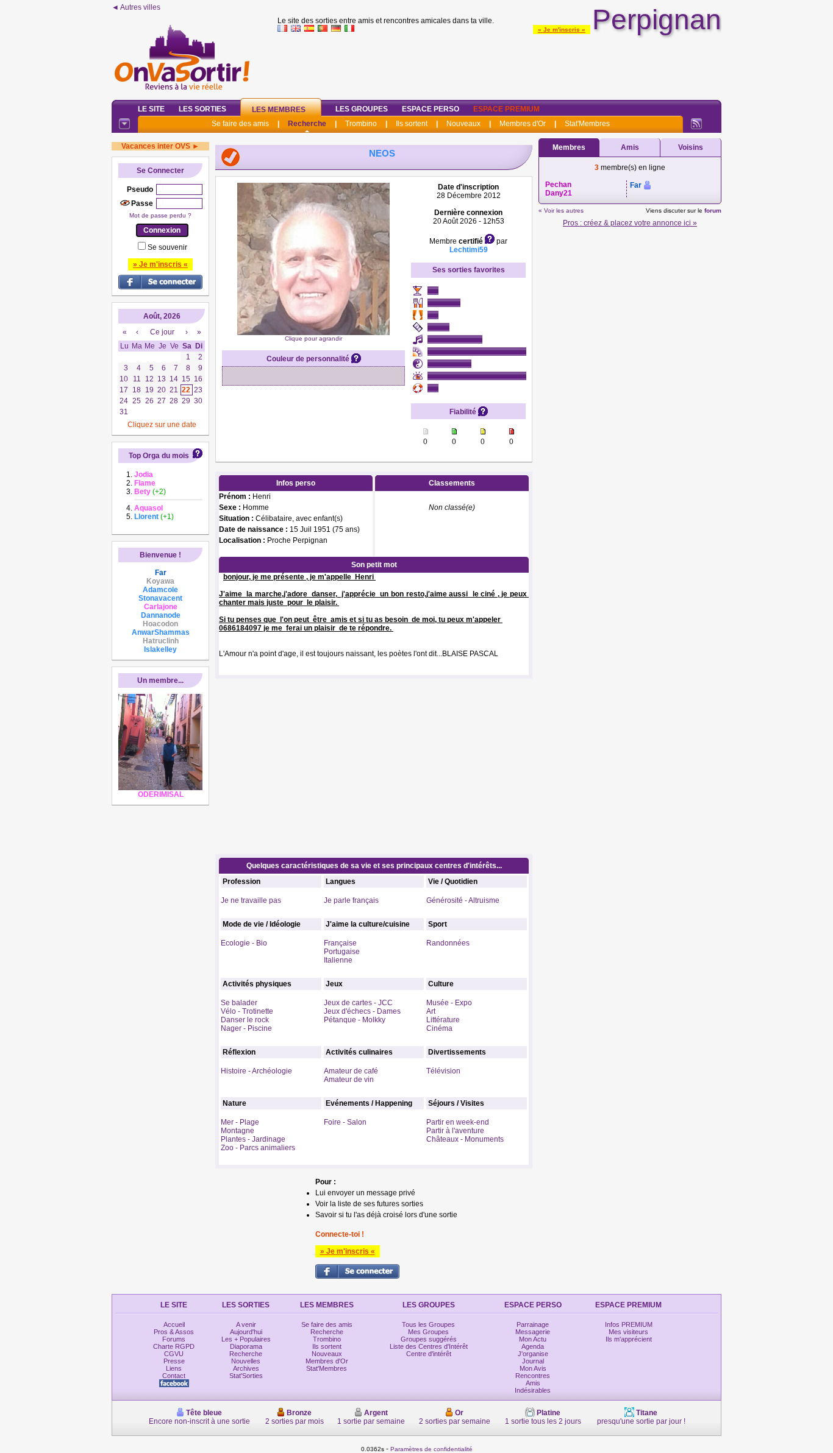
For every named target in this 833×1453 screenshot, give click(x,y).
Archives (246, 1368)
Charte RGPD (174, 1346)
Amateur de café (351, 1071)
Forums (173, 1339)
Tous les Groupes (428, 1324)
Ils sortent (411, 123)
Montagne (237, 1130)
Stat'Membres (587, 123)
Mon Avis (533, 1368)
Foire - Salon (345, 1122)
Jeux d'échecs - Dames (362, 1011)
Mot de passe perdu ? (160, 215)
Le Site (151, 109)
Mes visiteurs (628, 1331)
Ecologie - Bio (244, 943)
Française (340, 943)
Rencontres (532, 1375)
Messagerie (532, 1331)
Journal (533, 1361)
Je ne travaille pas (251, 900)
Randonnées (448, 943)
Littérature (443, 1020)
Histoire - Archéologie (256, 1071)
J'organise (533, 1353)
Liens (174, 1368)
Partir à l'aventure (455, 1130)
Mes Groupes (428, 1331)
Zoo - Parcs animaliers (258, 1148)
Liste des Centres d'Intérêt (429, 1346)
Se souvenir (167, 247)
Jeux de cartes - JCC (358, 1003)
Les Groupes (361, 109)
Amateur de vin (349, 1079)
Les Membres (279, 109)
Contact (173, 1375)
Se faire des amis (240, 123)
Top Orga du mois (159, 455)
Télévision (443, 1071)
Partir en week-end (457, 1122)
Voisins (690, 147)
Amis (630, 147)
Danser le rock (245, 1020)
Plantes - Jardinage (253, 1139)
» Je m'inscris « (561, 29)
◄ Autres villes (136, 7)
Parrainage (533, 1324)
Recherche (307, 123)
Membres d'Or (522, 123)
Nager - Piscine (246, 1028)
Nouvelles (245, 1361)
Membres (568, 147)
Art (430, 1011)
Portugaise (342, 951)
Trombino (361, 123)
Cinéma (439, 1028)
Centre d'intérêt (428, 1353)
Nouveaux (463, 123)
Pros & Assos (174, 1331)
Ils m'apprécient (629, 1339)
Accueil (174, 1324)
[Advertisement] (499, 63)
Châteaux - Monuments (465, 1139)
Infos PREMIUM (628, 1324)
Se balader (239, 1003)
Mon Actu (532, 1339)
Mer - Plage (240, 1122)
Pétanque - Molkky (354, 1020)
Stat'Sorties (246, 1375)
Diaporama (246, 1346)
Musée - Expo (449, 1003)
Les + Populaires (246, 1339)
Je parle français (351, 900)
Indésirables (533, 1390)
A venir (246, 1324)
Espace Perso (430, 109)
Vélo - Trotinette (247, 1011)
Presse (174, 1361)
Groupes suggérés (429, 1339)
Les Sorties (202, 109)
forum (712, 210)
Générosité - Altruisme (462, 900)
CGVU (174, 1353)
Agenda (532, 1346)
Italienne (338, 960)
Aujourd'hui (246, 1331)
